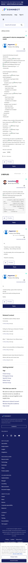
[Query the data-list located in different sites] (25, 173)
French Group (6, 374)
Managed (3, 481)
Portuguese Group (8, 376)
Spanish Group (7, 378)
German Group (7, 383)
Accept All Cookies (14, 560)
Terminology (4, 462)
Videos (3, 468)
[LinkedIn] (15, 435)
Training (3, 518)
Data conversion (5, 486)
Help (15, 15)
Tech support (4, 524)
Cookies (12, 539)
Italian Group (6, 380)
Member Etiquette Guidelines (11, 404)
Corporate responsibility (7, 505)
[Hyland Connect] (11, 10)
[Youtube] (19, 435)
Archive (8, 152)
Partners (3, 502)
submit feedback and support (15, 4)
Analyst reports (4, 446)
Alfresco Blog (6, 323)
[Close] (26, 544)
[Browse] (3, 19)
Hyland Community (6, 15)
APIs (5, 156)
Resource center (5, 459)
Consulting (3, 484)
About (2, 499)
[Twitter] (7, 435)
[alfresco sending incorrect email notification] (23, 173)
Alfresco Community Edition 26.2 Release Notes (13, 347)
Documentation (5, 521)
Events (3, 515)
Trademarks (20, 542)
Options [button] (26, 31)
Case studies (4, 443)
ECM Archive (8, 156)
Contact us (14, 426)
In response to (19, 235)
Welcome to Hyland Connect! (11, 401)
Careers (3, 496)
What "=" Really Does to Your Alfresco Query (12, 339)
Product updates (5, 471)
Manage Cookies (14, 557)
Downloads (4, 465)
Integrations (4, 452)
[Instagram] (11, 435)
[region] (14, 552)
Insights (3, 449)
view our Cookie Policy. (18, 553)
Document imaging (5, 489)
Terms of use (19, 539)
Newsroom (3, 508)
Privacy (7, 539)
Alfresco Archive (5, 31)
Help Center (6, 406)
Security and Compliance (10, 542)
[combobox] (14, 25)
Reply (14, 166)
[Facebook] (3, 435)
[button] (4, 162)
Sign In (21, 15)
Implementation (5, 478)
